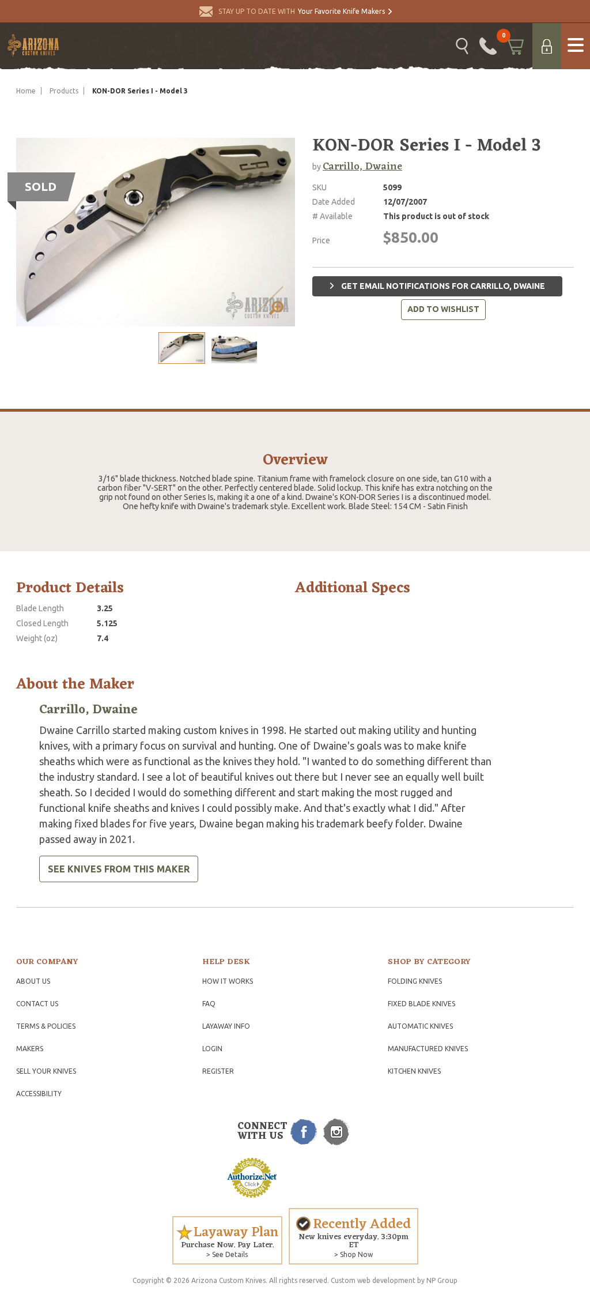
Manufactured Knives (428, 1048)
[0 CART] (514, 46)
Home (26, 91)
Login (212, 1048)
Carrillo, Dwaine (362, 166)
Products (64, 91)
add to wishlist (443, 309)
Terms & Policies (45, 1026)
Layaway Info (226, 1026)
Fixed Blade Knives (421, 1003)
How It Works (227, 981)
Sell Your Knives (46, 1071)
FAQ (208, 1003)
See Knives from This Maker (119, 869)
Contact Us (37, 1003)
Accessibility (39, 1093)
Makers (29, 1048)
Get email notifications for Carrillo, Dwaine (442, 286)
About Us (33, 981)
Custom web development (373, 1280)
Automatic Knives (420, 1026)
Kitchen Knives (414, 1071)
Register (218, 1071)
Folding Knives (415, 981)
